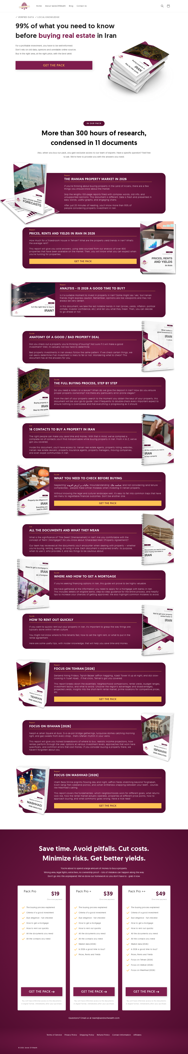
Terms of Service (54, 1035)
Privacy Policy (71, 1035)
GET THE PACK (54, 65)
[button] (162, 6)
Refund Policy (103, 1035)
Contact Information (121, 1035)
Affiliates (137, 1035)
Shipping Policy (87, 1035)
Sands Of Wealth (31, 1048)
